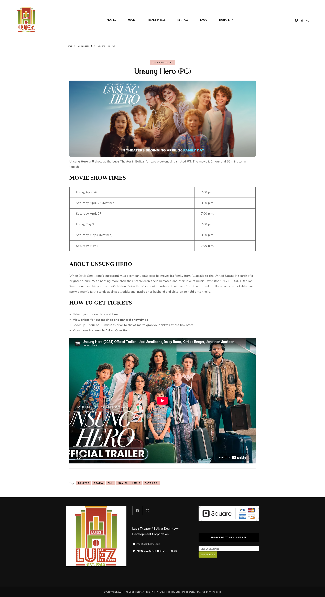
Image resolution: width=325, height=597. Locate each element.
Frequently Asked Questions (109, 330)
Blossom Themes (185, 591)
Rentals (182, 19)
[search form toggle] (307, 20)
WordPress (215, 591)
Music (132, 19)
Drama (98, 483)
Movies (111, 19)
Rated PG (151, 483)
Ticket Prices (156, 19)
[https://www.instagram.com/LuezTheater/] (147, 510)
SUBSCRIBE (208, 554)
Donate (224, 19)
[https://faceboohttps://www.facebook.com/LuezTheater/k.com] (137, 510)
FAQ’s (203, 19)
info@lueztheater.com (148, 544)
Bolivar (83, 483)
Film (110, 483)
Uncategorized (162, 62)
